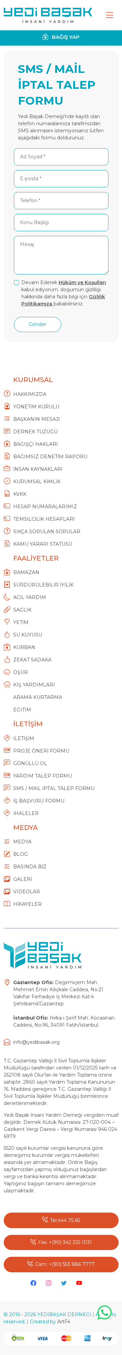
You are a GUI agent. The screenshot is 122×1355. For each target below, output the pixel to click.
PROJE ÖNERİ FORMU (41, 751)
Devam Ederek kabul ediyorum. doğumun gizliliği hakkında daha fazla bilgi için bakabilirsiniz (63, 293)
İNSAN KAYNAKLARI (38, 469)
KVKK (19, 494)
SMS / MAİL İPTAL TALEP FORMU (54, 788)
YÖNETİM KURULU (36, 407)
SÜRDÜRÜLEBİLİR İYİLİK (43, 585)
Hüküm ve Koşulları (82, 282)
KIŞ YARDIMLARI (34, 685)
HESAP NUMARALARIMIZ (45, 507)
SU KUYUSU (27, 635)
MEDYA (22, 842)
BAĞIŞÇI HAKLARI (35, 444)
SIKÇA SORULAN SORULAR (46, 532)
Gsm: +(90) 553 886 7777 (65, 1264)
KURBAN (24, 647)
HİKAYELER (27, 904)
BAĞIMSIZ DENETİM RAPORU (50, 457)
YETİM (20, 622)
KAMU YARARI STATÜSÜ (42, 544)
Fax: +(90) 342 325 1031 (65, 1242)
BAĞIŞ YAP (65, 37)
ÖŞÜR (20, 672)
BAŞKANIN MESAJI (36, 419)
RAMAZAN (26, 572)
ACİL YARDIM (29, 597)
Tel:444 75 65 (65, 1220)
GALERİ (22, 879)
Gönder (37, 324)
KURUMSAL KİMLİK (37, 482)
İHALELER (26, 813)
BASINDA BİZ (29, 867)
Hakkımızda (29, 394)
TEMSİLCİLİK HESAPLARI (44, 519)
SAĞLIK (22, 610)
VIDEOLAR (26, 892)
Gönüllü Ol (30, 763)
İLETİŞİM (23, 738)
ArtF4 (63, 1322)
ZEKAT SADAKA (32, 660)
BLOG (20, 854)
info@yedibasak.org (36, 1042)
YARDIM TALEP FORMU (42, 776)
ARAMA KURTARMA (37, 697)
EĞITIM (22, 710)
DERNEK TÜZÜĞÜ (35, 432)
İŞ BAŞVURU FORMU (38, 801)
